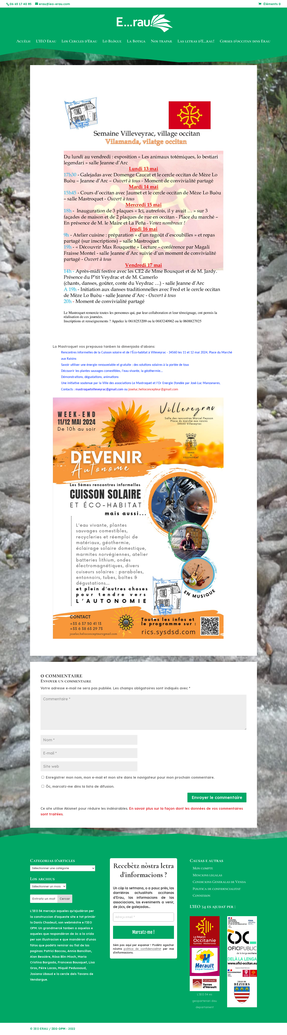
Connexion (201, 895)
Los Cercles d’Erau (79, 42)
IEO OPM (58, 1029)
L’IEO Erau (46, 42)
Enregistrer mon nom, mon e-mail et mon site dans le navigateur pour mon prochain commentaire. (130, 777)
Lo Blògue (112, 42)
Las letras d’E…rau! (196, 42)
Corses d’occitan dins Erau (245, 42)
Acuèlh (23, 42)
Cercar (65, 899)
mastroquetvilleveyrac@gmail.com (99, 389)
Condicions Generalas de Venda (219, 881)
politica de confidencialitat (142, 948)
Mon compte (203, 868)
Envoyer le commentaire (217, 797)
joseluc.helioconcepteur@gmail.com (153, 389)
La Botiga (136, 42)
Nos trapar (161, 42)
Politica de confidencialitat (217, 888)
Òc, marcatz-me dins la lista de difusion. (79, 786)
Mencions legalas (207, 875)
